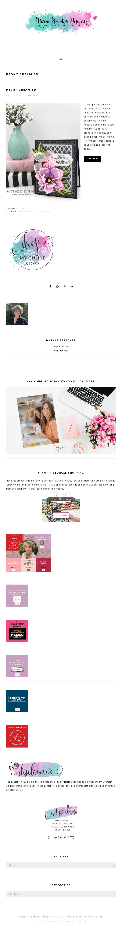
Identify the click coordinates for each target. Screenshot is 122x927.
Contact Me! (61, 350)
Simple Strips (44, 211)
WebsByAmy (80, 922)
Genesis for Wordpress (47, 922)
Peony (20, 211)
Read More (92, 159)
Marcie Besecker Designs (61, 26)
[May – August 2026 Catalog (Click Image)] (61, 453)
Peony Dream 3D (21, 89)
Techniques (21, 208)
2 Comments (32, 95)
